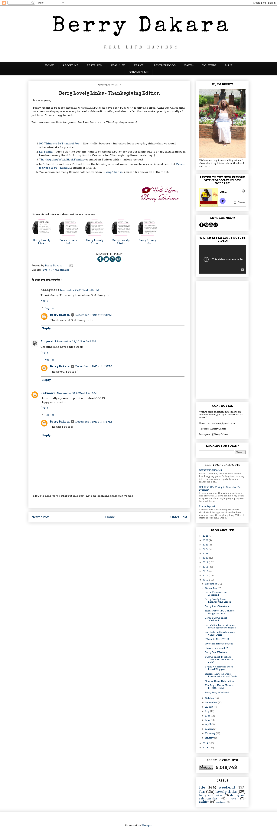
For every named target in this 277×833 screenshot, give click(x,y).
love (233, 798)
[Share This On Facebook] (100, 261)
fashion (204, 801)
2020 (206, 557)
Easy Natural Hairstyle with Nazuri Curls (220, 633)
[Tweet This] (106, 261)
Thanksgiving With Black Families (62, 159)
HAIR (229, 65)
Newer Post (40, 517)
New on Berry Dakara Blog (219, 681)
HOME (49, 65)
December (211, 583)
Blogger (147, 825)
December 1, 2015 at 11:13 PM (93, 314)
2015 (205, 579)
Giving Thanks (112, 171)
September (211, 702)
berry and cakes (210, 795)
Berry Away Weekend (217, 606)
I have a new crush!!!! (217, 648)
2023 (206, 544)
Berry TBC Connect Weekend (216, 619)
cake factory (221, 802)
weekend (227, 787)
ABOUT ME (70, 65)
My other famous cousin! (219, 643)
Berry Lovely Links (42, 242)
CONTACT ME (138, 72)
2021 (206, 553)
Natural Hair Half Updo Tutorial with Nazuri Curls (221, 675)
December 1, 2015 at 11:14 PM (93, 421)
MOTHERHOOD (165, 65)
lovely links (49, 269)
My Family (46, 151)
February (210, 733)
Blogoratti (48, 341)
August (209, 706)
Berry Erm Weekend (216, 652)
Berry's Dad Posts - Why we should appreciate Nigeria (220, 626)
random (63, 269)
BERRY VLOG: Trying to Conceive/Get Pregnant (220, 488)
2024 (206, 540)
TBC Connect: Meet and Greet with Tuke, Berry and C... (219, 659)
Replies (49, 308)
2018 (206, 566)
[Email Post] (118, 261)
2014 (206, 743)
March (209, 728)
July (207, 711)
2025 (206, 535)
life (202, 787)
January (209, 737)
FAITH (189, 65)
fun (202, 791)
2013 (206, 747)
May (208, 720)
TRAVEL (139, 65)
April (208, 724)
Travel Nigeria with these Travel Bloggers (219, 668)
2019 (206, 562)
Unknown (48, 393)
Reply (44, 300)
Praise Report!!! (207, 506)
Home (110, 517)
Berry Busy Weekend (217, 692)
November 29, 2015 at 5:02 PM (79, 289)
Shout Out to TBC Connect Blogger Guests (219, 612)
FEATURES (94, 65)
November (211, 588)
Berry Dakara (60, 314)
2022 (206, 549)
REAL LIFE (117, 65)
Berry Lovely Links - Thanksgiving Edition (218, 600)
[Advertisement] (222, 339)
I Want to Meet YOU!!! (217, 639)
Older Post (178, 517)
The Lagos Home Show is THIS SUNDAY (219, 686)
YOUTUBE (209, 65)
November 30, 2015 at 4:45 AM (77, 393)
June (208, 715)
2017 (205, 571)
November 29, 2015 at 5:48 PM (76, 341)
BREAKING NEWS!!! (210, 470)
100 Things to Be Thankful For (59, 143)
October (210, 697)
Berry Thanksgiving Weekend (216, 593)
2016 (206, 575)
